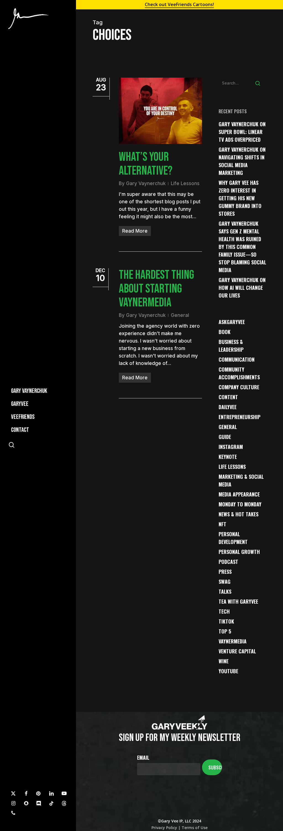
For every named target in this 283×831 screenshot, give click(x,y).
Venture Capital (237, 651)
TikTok (226, 621)
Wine (224, 661)
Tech (224, 611)
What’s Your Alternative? (145, 163)
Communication (237, 359)
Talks (225, 591)
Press (225, 571)
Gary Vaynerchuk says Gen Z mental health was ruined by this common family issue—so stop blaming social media (242, 247)
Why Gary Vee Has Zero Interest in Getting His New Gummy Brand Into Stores (240, 198)
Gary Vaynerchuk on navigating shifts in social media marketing (242, 161)
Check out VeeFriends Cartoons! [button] (179, 4)
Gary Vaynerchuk (146, 183)
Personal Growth (239, 551)
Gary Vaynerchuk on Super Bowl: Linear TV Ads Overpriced (242, 131)
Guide (225, 436)
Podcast (228, 561)
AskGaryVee (232, 321)
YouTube (228, 671)
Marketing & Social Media (241, 480)
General (180, 315)
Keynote (228, 456)
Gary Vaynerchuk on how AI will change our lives (242, 287)
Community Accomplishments (239, 373)
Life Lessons (185, 183)
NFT (222, 524)
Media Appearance (239, 494)
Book (224, 331)
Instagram (231, 446)
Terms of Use (194, 827)
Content (228, 397)
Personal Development (233, 537)
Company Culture (239, 387)
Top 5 (225, 631)
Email (143, 757)
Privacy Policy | (165, 827)
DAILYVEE (228, 407)
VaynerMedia (233, 641)
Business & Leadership (231, 345)
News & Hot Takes (238, 514)
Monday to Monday (240, 504)
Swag (224, 581)
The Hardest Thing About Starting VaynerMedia (156, 288)
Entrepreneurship (239, 416)
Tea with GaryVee (238, 601)
